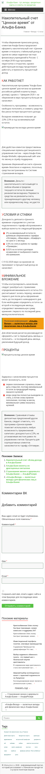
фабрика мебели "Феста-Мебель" (30, 751)
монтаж (28, 747)
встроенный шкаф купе (23, 739)
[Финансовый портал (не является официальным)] (22, 2)
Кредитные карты (24, 735)
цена (16, 754)
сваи (5, 751)
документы (37, 739)
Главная (27, 32)
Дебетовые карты (9, 735)
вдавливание (8, 739)
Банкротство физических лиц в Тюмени (16, 732)
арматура (37, 735)
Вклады (33, 32)
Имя (4, 561)
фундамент (7, 754)
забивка (12, 743)
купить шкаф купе (17, 747)
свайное (13, 751)
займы (21, 743)
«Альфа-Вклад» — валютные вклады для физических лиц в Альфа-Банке (21, 479)
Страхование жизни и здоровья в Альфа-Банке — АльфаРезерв (21, 695)
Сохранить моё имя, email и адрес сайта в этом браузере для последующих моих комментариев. (21, 597)
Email (5, 576)
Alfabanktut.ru (9, 765)
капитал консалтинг (33, 743)
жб (5, 743)
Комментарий (9, 524)
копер (6, 747)
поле (36, 747)
